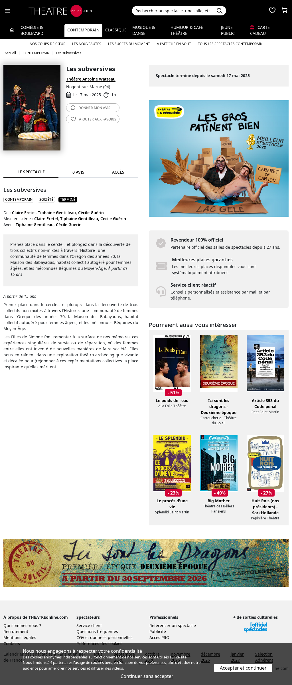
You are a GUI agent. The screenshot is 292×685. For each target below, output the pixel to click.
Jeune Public (228, 30)
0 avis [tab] (78, 172)
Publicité (157, 631)
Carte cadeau (260, 30)
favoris (97, 119)
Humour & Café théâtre (187, 30)
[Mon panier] (284, 11)
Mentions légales (19, 637)
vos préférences (152, 662)
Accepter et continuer (243, 668)
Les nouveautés (86, 43)
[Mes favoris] (272, 11)
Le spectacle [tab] (31, 171)
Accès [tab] (118, 172)
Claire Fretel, (24, 212)
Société (46, 199)
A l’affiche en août (174, 43)
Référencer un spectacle (172, 625)
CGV (80, 637)
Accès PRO (159, 637)
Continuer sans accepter (147, 676)
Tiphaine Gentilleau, (57, 212)
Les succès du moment (129, 43)
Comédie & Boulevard (32, 30)
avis (94, 107)
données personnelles (111, 637)
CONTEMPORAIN (19, 199)
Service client (89, 625)
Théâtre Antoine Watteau (90, 79)
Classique (116, 30)
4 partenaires (61, 662)
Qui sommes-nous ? (22, 625)
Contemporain (83, 30)
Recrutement (15, 631)
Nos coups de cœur (47, 43)
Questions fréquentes (97, 631)
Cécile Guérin (91, 212)
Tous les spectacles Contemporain (230, 43)
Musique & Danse (143, 30)
